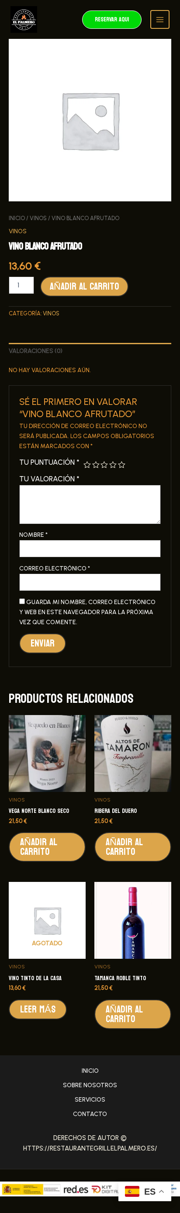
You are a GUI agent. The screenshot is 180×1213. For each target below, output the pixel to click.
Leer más (37, 1009)
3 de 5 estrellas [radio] (104, 465)
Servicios (90, 1099)
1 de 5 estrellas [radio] (87, 465)
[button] (112, 19)
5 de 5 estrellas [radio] (121, 465)
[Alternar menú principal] (160, 19)
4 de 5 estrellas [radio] (113, 465)
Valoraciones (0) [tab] (35, 351)
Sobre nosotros (90, 1085)
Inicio (17, 218)
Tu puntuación (49, 462)
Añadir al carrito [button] (38, 847)
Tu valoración (49, 478)
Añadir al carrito (84, 286)
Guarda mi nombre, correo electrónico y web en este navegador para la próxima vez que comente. (87, 612)
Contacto (90, 1114)
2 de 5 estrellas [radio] (96, 465)
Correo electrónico (54, 568)
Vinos (38, 218)
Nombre (33, 535)
